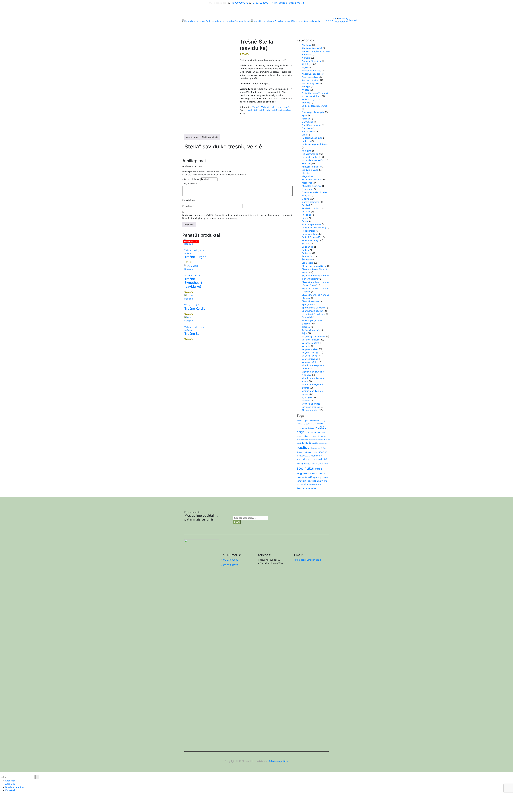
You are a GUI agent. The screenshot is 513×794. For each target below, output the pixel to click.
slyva (319, 463)
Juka (304, 134)
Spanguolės (308, 304)
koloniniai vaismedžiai (316, 439)
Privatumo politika (278, 761)
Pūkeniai (306, 211)
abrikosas (300, 421)
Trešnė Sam (193, 334)
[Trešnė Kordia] (188, 295)
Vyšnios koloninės (311, 403)
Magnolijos (307, 176)
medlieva (316, 443)
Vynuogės (307, 397)
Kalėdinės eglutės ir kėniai (315, 144)
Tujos (304, 333)
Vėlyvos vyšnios (310, 362)
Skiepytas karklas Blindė (314, 266)
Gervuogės (307, 122)
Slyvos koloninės (310, 301)
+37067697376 (240, 2)
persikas (317, 448)
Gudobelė (307, 128)
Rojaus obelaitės (310, 234)
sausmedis (316, 455)
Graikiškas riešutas (311, 125)
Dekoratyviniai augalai (313, 112)
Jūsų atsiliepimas (191, 183)
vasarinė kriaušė (304, 477)
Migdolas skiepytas (311, 186)
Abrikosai (306, 45)
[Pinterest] (246, 120)
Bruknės (306, 102)
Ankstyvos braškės (311, 70)
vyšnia (325, 477)
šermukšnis (302, 481)
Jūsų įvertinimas (191, 179)
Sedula (305, 250)
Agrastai (306, 57)
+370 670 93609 (229, 559)
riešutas (300, 452)
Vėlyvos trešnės (192, 275)
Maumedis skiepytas (312, 179)
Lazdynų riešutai (310, 170)
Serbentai (307, 253)
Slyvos (305, 272)
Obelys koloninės (310, 202)
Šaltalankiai (307, 246)
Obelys (305, 198)
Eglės (304, 115)
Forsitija (306, 118)
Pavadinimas (189, 200)
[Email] (246, 123)
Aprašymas (192, 137)
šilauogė (312, 481)
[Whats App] (246, 126)
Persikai (306, 205)
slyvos (326, 464)
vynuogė (317, 477)
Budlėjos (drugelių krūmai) (315, 106)
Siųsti (237, 522)
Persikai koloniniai (311, 208)
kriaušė (307, 442)
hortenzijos (319, 432)
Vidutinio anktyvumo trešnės (275, 107)
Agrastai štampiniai (311, 61)
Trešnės (256, 107)
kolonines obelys (302, 439)
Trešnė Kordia (194, 308)
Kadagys (306, 141)
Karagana (306, 150)
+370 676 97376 (229, 565)
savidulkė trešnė (256, 110)
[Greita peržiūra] (185, 247)
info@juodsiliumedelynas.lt (289, 2)
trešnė (318, 468)
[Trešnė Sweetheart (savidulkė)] (191, 265)
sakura (307, 456)
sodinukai (305, 468)
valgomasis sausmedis (311, 473)
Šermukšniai (308, 256)
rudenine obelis (310, 452)
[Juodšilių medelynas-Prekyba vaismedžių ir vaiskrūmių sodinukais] (216, 21)
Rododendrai (308, 230)
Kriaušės (306, 163)
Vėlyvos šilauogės (311, 352)
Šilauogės (307, 259)
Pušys (305, 218)
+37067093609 (259, 2)
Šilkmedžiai (307, 262)
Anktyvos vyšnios (311, 83)
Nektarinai (307, 189)
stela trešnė (271, 110)
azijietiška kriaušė (310, 424)
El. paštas (188, 206)
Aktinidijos (307, 64)
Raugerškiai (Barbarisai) (314, 227)
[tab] (192, 137)
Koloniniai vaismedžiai (313, 160)
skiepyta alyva (310, 464)
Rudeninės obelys (311, 240)
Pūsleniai (306, 214)
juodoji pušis (316, 436)
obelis (302, 447)
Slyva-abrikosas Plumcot (314, 269)
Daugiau (188, 244)
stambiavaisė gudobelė (313, 314)
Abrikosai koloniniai (312, 48)
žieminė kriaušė (314, 484)
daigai (301, 432)
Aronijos (306, 86)
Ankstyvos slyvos (311, 77)
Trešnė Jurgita (195, 257)
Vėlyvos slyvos (309, 355)
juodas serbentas (304, 436)
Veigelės (306, 346)
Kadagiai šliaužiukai (312, 138)
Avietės (305, 89)
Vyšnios (306, 400)
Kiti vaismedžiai (310, 154)
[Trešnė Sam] (187, 317)
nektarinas (323, 443)
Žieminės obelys (310, 410)
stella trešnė (284, 110)
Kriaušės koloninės (311, 166)
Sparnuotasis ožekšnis (313, 311)
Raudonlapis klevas (311, 224)
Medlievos (307, 182)
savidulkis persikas (307, 459)
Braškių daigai (309, 99)
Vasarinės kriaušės (311, 339)
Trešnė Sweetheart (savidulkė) (193, 283)
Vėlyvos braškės (310, 349)
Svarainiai (307, 317)
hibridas (309, 432)
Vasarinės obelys (310, 343)
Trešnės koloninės (311, 330)
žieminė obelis (306, 488)
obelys (311, 448)
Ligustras (306, 173)
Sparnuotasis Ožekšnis (313, 307)
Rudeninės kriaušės (311, 237)
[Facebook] (246, 116)
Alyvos (305, 67)
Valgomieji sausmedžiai (313, 336)
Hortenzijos (308, 131)
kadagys (324, 436)
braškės (320, 427)
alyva (306, 420)
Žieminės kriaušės (311, 407)
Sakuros (306, 243)
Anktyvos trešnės (310, 80)
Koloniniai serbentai (312, 157)
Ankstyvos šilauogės (312, 73)
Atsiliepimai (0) (210, 137)
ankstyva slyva (314, 421)
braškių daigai (309, 428)
